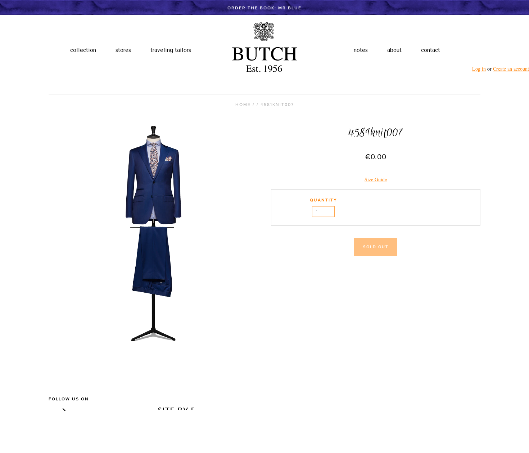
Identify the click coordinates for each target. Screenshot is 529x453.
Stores (123, 50)
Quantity (323, 200)
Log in (479, 68)
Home (243, 104)
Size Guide (376, 179)
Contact (430, 50)
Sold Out (375, 247)
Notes (361, 50)
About (394, 50)
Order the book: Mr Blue (264, 7)
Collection (83, 50)
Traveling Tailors (170, 50)
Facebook (52, 407)
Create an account (511, 68)
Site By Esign (175, 406)
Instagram (62, 407)
